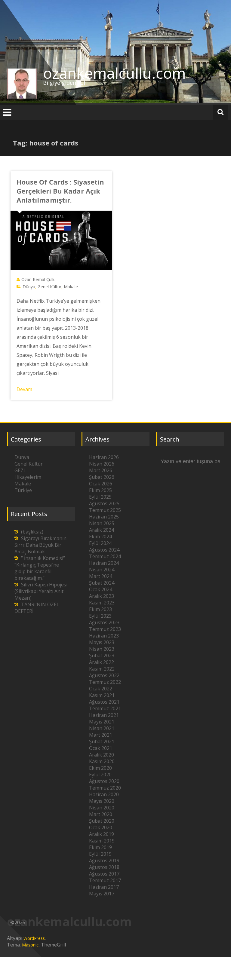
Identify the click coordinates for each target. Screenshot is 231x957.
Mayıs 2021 (101, 721)
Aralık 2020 (101, 754)
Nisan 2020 (101, 807)
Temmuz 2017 (105, 880)
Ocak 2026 (100, 483)
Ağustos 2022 (104, 675)
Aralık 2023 (101, 596)
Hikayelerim (27, 477)
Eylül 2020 (100, 774)
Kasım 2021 (102, 695)
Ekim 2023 (100, 609)
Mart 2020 (100, 814)
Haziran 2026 (104, 457)
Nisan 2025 (101, 523)
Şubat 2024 (101, 582)
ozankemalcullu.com (114, 73)
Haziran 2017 (104, 887)
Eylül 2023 (100, 616)
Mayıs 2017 (101, 893)
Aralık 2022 (101, 662)
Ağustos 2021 (104, 702)
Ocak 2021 (100, 748)
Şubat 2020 (101, 821)
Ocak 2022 (100, 688)
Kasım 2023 (102, 602)
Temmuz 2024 (105, 556)
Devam (24, 389)
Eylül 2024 (100, 543)
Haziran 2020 (104, 794)
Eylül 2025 (100, 497)
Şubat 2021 (101, 741)
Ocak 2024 (100, 589)
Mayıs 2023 (101, 642)
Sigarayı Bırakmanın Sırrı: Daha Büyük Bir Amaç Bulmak (40, 545)
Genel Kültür (49, 286)
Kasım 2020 (102, 761)
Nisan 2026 (101, 463)
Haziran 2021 (104, 715)
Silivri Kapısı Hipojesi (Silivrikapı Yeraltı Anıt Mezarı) (40, 591)
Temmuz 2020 (105, 787)
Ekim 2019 (100, 847)
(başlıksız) (32, 531)
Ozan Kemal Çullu (38, 279)
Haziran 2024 (104, 563)
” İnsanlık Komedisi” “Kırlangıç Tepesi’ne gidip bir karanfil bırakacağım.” (39, 568)
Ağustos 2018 (104, 867)
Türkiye (23, 490)
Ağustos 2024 (104, 549)
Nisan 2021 (101, 728)
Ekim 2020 (100, 768)
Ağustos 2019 (104, 860)
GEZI (19, 470)
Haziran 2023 (104, 635)
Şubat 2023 (101, 655)
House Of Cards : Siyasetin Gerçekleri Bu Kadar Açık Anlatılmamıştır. (60, 190)
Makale (71, 286)
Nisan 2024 (101, 569)
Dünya (29, 286)
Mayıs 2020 (101, 801)
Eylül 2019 (100, 854)
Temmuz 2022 (105, 682)
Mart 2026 (100, 470)
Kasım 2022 (102, 668)
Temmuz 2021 (105, 708)
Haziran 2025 (104, 516)
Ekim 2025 (100, 490)
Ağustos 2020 (104, 781)
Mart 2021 (100, 735)
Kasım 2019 (102, 840)
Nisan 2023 (101, 649)
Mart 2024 (100, 576)
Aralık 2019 (101, 834)
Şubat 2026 (101, 477)
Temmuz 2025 (105, 510)
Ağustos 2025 (104, 503)
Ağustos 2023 (104, 622)
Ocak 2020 (100, 827)
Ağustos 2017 (104, 873)
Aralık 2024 (101, 530)
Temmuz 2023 (105, 629)
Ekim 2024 (100, 536)
